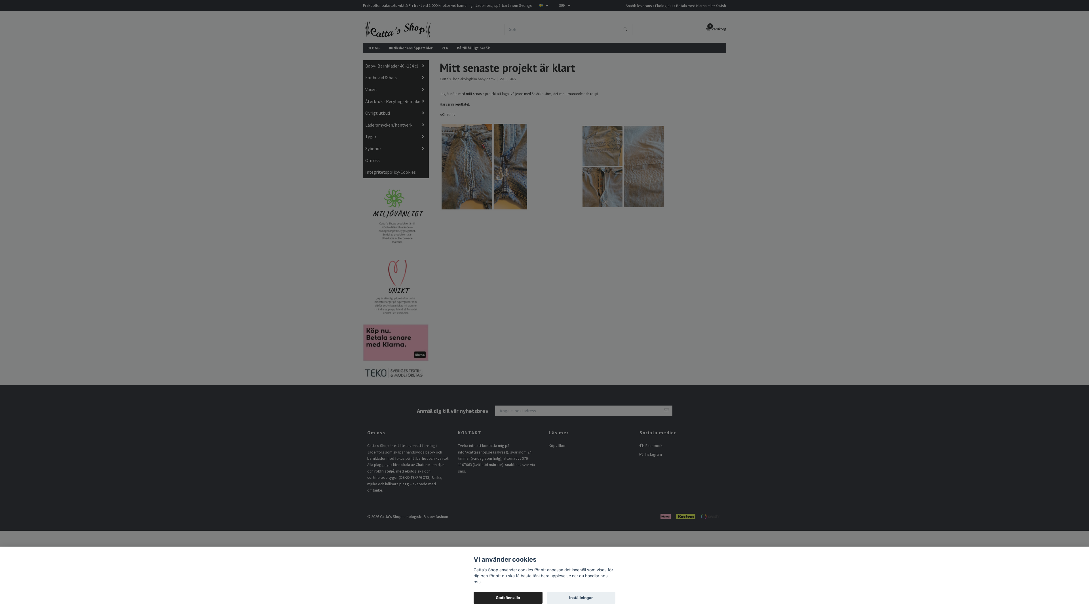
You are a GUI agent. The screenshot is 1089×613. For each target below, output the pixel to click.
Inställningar (581, 597)
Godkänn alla (508, 597)
